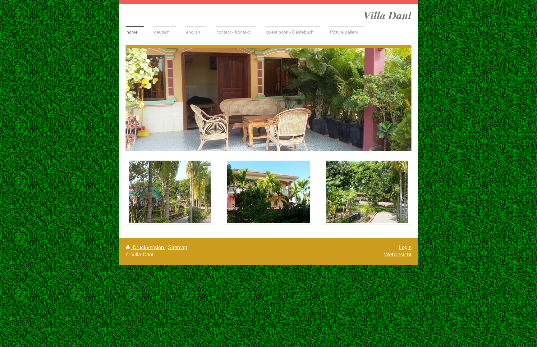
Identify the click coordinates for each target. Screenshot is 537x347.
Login (405, 247)
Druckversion (148, 247)
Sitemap (177, 247)
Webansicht (397, 255)
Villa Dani (387, 15)
